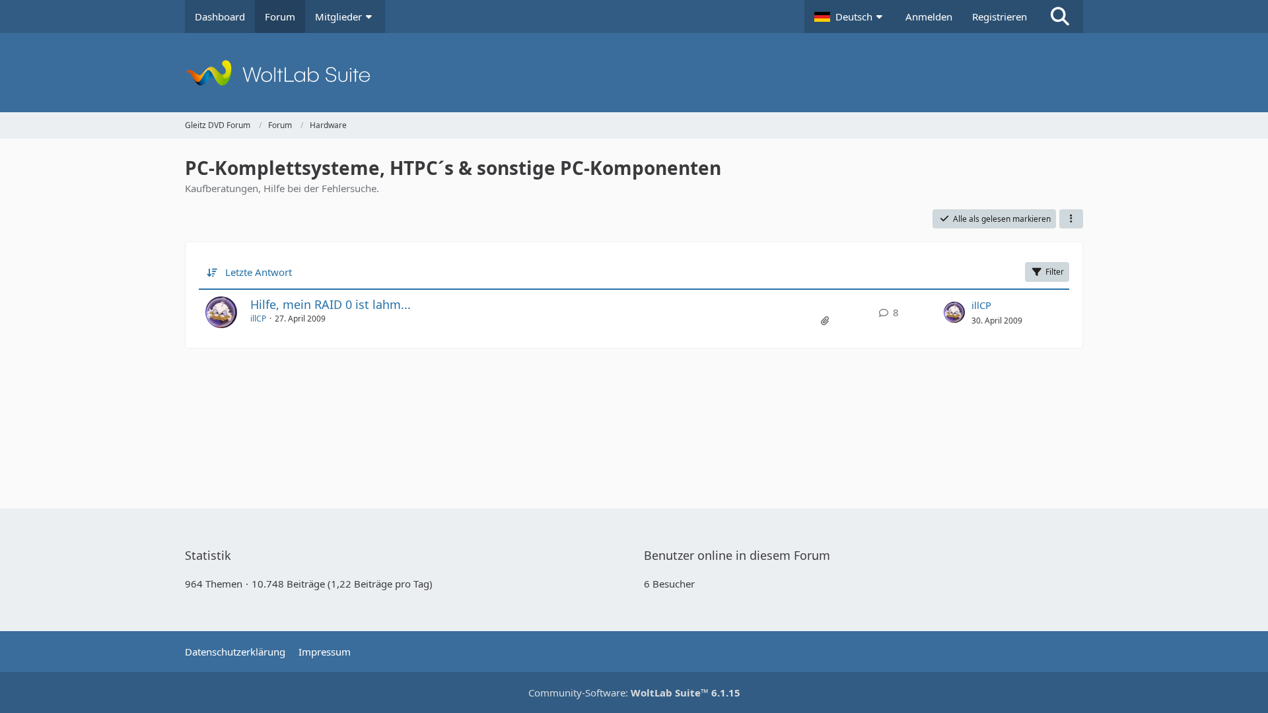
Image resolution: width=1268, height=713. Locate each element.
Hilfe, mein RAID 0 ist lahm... (330, 304)
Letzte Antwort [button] (258, 272)
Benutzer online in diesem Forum (737, 555)
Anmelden (928, 16)
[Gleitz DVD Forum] (634, 72)
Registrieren (999, 16)
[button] (850, 16)
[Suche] (1060, 16)
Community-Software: (634, 692)
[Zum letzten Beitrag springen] (954, 312)
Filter (1054, 271)
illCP (258, 318)
